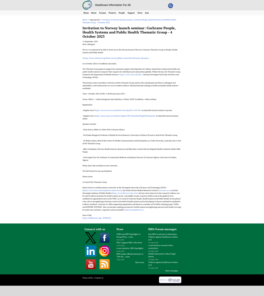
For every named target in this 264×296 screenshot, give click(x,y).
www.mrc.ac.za (165, 190)
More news (139, 262)
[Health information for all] (113, 5)
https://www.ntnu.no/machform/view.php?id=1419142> (118, 110)
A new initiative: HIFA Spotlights (129, 248)
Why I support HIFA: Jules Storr (129, 242)
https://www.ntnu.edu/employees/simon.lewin (102, 190)
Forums (102, 13)
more (131, 237)
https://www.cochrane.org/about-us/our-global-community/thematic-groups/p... (116, 58)
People (122, 13)
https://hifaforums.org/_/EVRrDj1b (96, 218)
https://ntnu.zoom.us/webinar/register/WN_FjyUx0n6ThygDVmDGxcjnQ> (125, 116)
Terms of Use (87, 278)
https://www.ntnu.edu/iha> (131, 74)
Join (147, 13)
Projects (113, 13)
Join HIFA (152, 234)
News (140, 13)
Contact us (98, 278)
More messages (171, 270)
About (94, 13)
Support (131, 13)
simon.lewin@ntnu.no (134, 210)
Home (86, 13)
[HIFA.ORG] (87, 9)
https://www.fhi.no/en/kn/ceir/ (124, 193)
